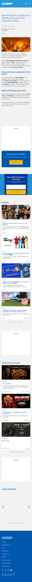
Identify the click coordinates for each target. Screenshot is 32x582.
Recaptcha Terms (6, 563)
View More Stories (16, 322)
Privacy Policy (6, 566)
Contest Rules (5, 554)
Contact (4, 557)
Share (4, 33)
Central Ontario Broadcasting (10, 574)
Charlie (5, 30)
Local (12, 26)
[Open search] (28, 4)
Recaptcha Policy (6, 560)
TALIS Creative (9, 575)
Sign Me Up (16, 192)
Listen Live (16, 162)
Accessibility (5, 551)
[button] (3, 507)
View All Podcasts (16, 523)
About (3, 548)
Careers (4, 542)
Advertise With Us (6, 545)
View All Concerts (16, 452)
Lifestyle (5, 26)
